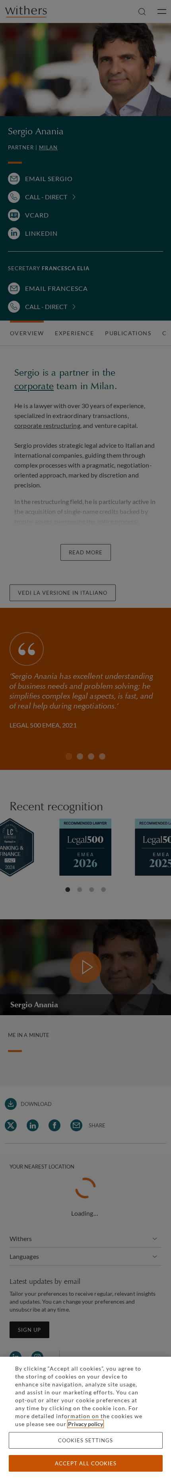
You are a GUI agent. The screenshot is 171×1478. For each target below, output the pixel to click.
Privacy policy (85, 1424)
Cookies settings (85, 1440)
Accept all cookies (86, 1463)
